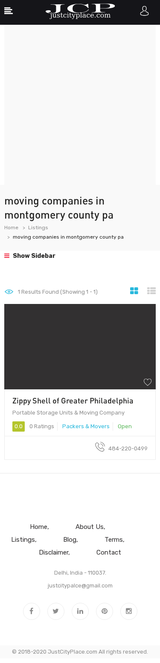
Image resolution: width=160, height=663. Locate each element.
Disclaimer (53, 552)
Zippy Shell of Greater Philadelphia (73, 400)
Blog (69, 539)
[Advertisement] (80, 105)
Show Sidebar (33, 256)
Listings (38, 228)
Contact (108, 552)
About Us (90, 527)
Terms (114, 539)
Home (11, 228)
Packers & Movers (86, 426)
